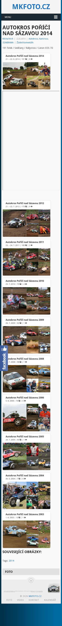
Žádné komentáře (25, 42)
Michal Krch (7, 38)
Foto (9, 600)
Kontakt (34, 600)
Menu (8, 17)
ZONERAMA (8, 42)
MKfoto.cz (31, 7)
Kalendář (50, 600)
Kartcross (43, 38)
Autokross (33, 38)
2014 (11, 560)
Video (20, 600)
